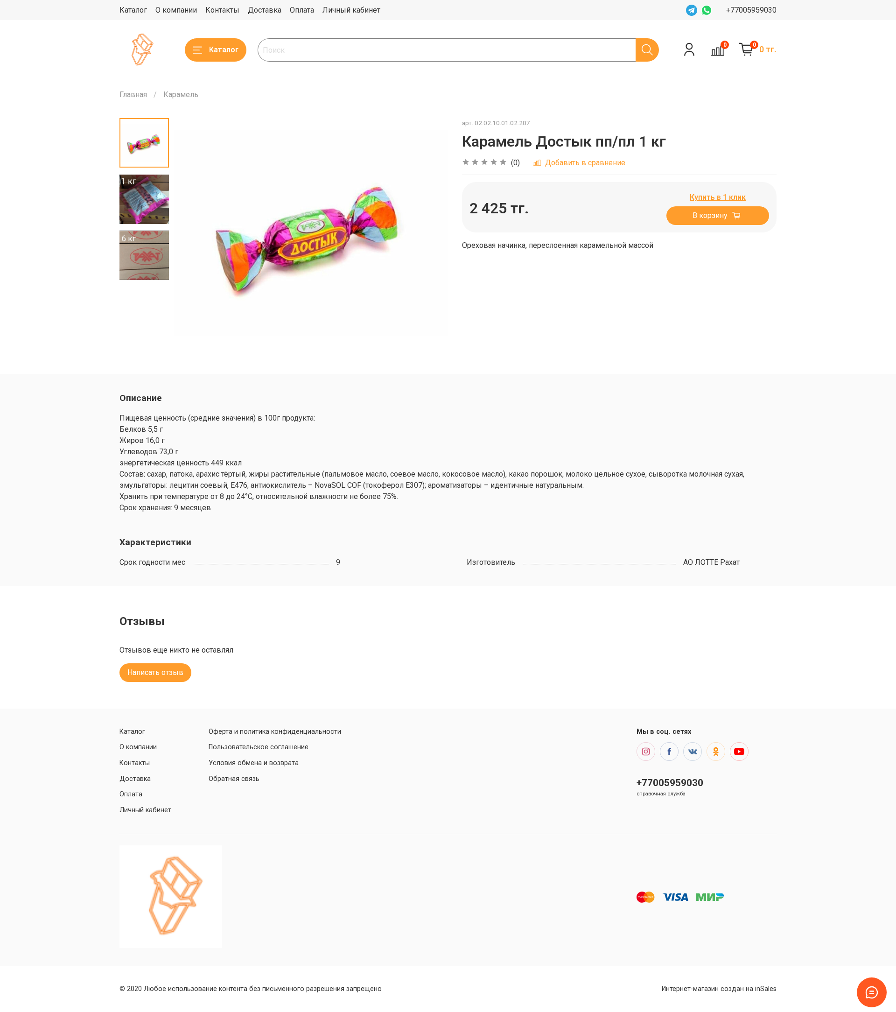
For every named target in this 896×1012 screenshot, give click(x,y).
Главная (133, 94)
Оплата (302, 10)
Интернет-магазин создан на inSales (719, 989)
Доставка (264, 10)
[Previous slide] (192, 232)
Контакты (222, 10)
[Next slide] (429, 232)
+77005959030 (751, 10)
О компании (176, 10)
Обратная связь (234, 779)
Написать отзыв (155, 672)
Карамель (180, 94)
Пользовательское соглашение (258, 747)
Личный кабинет (351, 10)
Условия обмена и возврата (254, 763)
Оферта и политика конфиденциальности (275, 732)
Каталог (133, 10)
